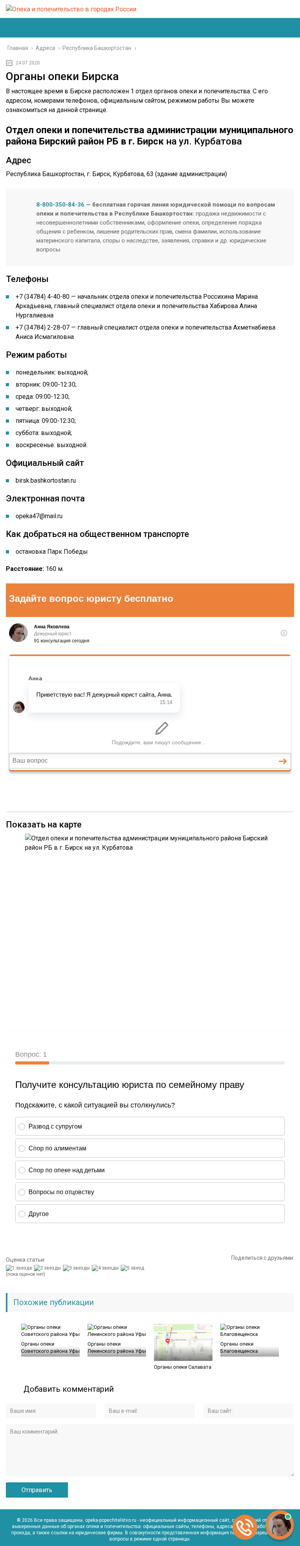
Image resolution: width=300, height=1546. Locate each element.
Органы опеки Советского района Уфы (50, 1347)
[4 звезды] (106, 1268)
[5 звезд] (133, 1268)
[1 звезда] (20, 1268)
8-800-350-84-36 (60, 204)
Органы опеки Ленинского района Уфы (117, 1347)
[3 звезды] (77, 1268)
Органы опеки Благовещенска (239, 1347)
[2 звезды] (48, 1268)
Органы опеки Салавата (182, 1367)
